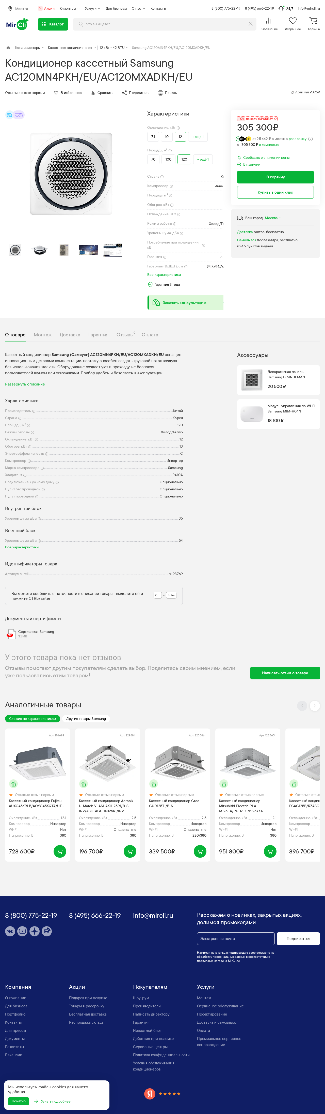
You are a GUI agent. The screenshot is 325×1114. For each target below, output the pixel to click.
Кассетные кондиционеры (70, 48)
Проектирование (212, 1014)
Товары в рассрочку (86, 1006)
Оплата (203, 1030)
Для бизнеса (116, 8)
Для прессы (15, 1030)
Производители (147, 1006)
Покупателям (150, 987)
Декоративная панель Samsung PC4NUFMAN (286, 374)
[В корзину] (60, 851)
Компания (18, 987)
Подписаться (298, 938)
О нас (136, 8)
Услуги (90, 8)
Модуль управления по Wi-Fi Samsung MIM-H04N (291, 408)
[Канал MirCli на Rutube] (47, 931)
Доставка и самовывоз (217, 1022)
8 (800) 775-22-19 (226, 8)
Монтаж (204, 998)
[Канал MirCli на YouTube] (22, 931)
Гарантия (141, 1022)
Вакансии (13, 1055)
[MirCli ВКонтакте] (10, 931)
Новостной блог (147, 1030)
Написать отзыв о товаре (285, 672)
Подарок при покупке (88, 998)
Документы (15, 1038)
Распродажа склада (86, 1022)
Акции (47, 8)
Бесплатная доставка (88, 1014)
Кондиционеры (28, 48)
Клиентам (68, 8)
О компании (15, 998)
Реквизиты (14, 1047)
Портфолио (15, 1014)
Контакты (158, 8)
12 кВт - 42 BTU (112, 48)
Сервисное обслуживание (220, 1006)
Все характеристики (164, 275)
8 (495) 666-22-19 (259, 8)
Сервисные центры (150, 1047)
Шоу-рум (141, 998)
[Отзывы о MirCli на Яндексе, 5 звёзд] (162, 1093)
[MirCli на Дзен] (34, 931)
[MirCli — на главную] (17, 24)
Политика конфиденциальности (161, 1055)
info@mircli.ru (309, 8)
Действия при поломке (153, 1038)
